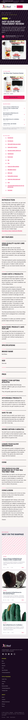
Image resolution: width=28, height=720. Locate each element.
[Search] (15, 6)
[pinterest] (11, 654)
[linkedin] (9, 654)
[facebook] (3, 654)
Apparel (3, 665)
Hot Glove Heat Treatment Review (12, 231)
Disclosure (12, 717)
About (3, 697)
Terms (3, 706)
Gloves (3, 663)
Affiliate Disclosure (6, 701)
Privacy (3, 704)
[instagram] (6, 654)
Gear (3, 667)
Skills (3, 683)
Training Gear (4, 690)
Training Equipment (6, 672)
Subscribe (20, 6)
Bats (3, 661)
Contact (3, 699)
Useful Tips (8, 12)
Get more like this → (14, 97)
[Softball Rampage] (6, 6)
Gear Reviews (5, 670)
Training (3, 681)
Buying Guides (5, 685)
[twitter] (14, 654)
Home (3, 12)
